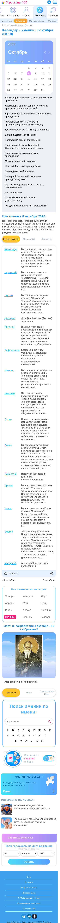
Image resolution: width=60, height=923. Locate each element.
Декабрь (45, 617)
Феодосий (10, 563)
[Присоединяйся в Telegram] (49, 2)
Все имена (7, 21)
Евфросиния (12, 350)
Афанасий (10, 272)
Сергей (8, 531)
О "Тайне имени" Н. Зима (29, 898)
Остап (8, 419)
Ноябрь (27, 617)
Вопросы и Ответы (29, 888)
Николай (9, 393)
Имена (29, 692)
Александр (10, 249)
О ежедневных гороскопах (28, 903)
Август (27, 610)
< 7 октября (8, 580)
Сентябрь (46, 610)
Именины (20, 21)
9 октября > (49, 580)
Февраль (28, 596)
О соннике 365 (29, 909)
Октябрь (10, 617)
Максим (9, 370)
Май (25, 603)
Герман (8, 295)
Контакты (29, 882)
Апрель (9, 603)
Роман (8, 508)
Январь (9, 596)
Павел (8, 445)
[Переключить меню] (55, 2)
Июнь (44, 603)
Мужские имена (36, 21)
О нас (29, 877)
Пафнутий (10, 474)
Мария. (7, 791)
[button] (11, 573)
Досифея (9, 318)
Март (44, 596)
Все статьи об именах (20, 838)
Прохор (8, 485)
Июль (8, 610)
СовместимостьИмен (46, 692)
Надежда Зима (28, 893)
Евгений (9, 327)
